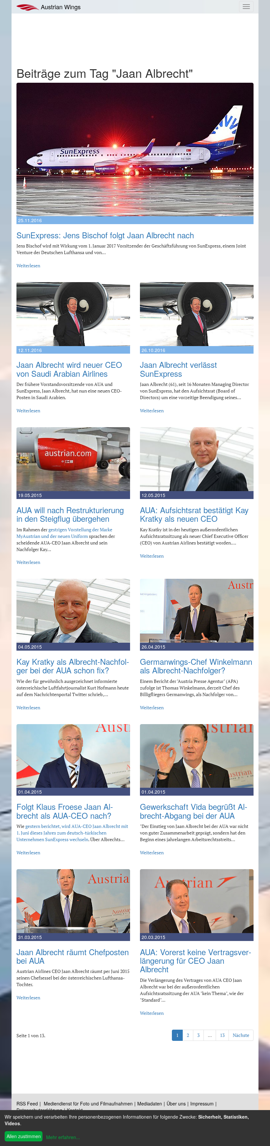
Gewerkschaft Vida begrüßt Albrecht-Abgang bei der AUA (193, 811)
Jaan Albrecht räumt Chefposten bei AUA (72, 956)
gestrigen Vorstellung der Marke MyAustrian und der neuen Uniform (64, 532)
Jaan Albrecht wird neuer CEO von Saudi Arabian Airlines (69, 369)
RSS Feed (27, 1103)
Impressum (202, 1103)
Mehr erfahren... (63, 1137)
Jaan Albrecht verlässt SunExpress (178, 369)
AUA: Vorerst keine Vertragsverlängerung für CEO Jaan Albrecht (195, 960)
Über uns (176, 1103)
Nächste (241, 1035)
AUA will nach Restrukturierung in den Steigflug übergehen (70, 514)
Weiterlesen (28, 265)
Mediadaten (149, 1103)
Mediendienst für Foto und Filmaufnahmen (88, 1103)
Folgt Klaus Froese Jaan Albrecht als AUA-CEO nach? (64, 811)
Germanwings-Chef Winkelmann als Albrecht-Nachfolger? (196, 666)
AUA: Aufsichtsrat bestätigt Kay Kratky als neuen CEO (194, 514)
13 (222, 1035)
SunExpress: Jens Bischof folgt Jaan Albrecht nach (105, 235)
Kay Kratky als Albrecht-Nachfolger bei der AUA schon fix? (72, 666)
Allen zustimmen (24, 1136)
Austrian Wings (60, 6)
